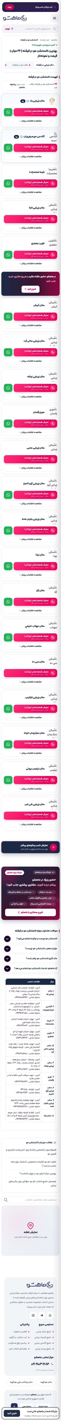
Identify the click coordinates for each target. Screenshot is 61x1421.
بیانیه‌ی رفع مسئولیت (17, 1343)
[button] (30, 1230)
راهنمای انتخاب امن (18, 1349)
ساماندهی (26, 1406)
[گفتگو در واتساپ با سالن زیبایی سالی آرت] (8, 352)
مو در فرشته (44, 40)
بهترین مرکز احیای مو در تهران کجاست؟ (38, 1173)
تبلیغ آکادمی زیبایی (42, 1343)
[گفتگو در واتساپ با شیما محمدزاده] (8, 183)
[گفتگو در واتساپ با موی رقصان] (8, 424)
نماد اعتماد (43, 1406)
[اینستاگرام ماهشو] (33, 1315)
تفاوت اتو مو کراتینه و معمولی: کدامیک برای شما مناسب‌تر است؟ (33, 1164)
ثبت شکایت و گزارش (18, 1337)
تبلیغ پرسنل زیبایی (43, 1349)
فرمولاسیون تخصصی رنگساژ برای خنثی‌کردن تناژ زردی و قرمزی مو (31, 1152)
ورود (9, 7)
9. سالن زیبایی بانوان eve (49, 1103)
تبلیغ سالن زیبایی (43, 1331)
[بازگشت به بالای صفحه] (14, 1406)
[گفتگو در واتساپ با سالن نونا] (8, 566)
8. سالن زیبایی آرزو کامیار (50, 1091)
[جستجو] (5, 1200)
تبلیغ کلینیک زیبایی (42, 1337)
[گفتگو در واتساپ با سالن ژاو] (8, 602)
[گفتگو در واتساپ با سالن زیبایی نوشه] (8, 388)
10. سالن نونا (49, 1115)
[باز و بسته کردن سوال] (7, 939)
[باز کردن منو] (54, 18)
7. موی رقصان (51, 1078)
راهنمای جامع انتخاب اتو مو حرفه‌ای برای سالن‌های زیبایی (32, 1183)
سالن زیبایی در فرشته (45, 65)
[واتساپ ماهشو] (50, 1315)
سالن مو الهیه (46, 1382)
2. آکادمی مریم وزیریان (48, 1008)
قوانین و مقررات (20, 1331)
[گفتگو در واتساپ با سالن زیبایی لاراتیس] (8, 709)
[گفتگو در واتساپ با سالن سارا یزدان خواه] (8, 744)
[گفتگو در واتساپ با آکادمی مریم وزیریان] (8, 148)
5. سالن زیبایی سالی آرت (49, 1049)
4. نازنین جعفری (50, 1035)
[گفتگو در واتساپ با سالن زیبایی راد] (8, 112)
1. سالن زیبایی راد (50, 992)
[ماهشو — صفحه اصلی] (14, 18)
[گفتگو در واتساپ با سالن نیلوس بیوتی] (8, 780)
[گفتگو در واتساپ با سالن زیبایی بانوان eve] (8, 530)
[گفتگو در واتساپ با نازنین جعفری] (8, 255)
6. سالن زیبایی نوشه (49, 1064)
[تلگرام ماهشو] (41, 1315)
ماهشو (54, 40)
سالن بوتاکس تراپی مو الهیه (21, 1382)
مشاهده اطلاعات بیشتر (31, 121)
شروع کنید (31, 289)
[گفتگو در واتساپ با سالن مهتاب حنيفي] (8, 637)
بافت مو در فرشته (20, 65)
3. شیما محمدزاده (50, 1022)
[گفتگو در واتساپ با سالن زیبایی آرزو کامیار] (8, 495)
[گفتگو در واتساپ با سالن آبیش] (8, 317)
